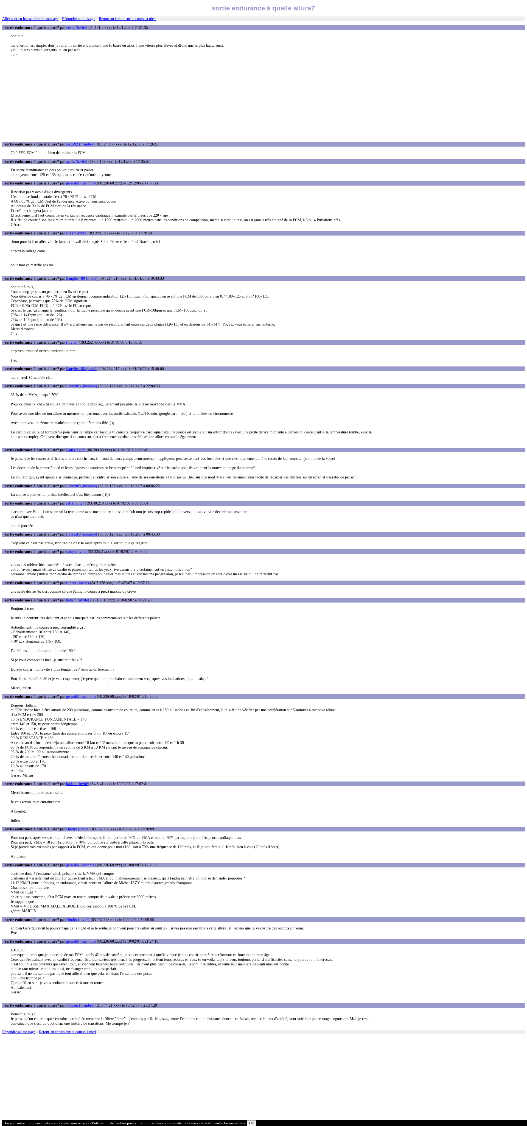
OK (251, 1123)
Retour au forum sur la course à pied (127, 18)
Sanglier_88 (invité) (81, 278)
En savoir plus (234, 1123)
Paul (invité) (76, 450)
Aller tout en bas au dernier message (30, 18)
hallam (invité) (77, 600)
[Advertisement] (263, 99)
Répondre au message (78, 18)
